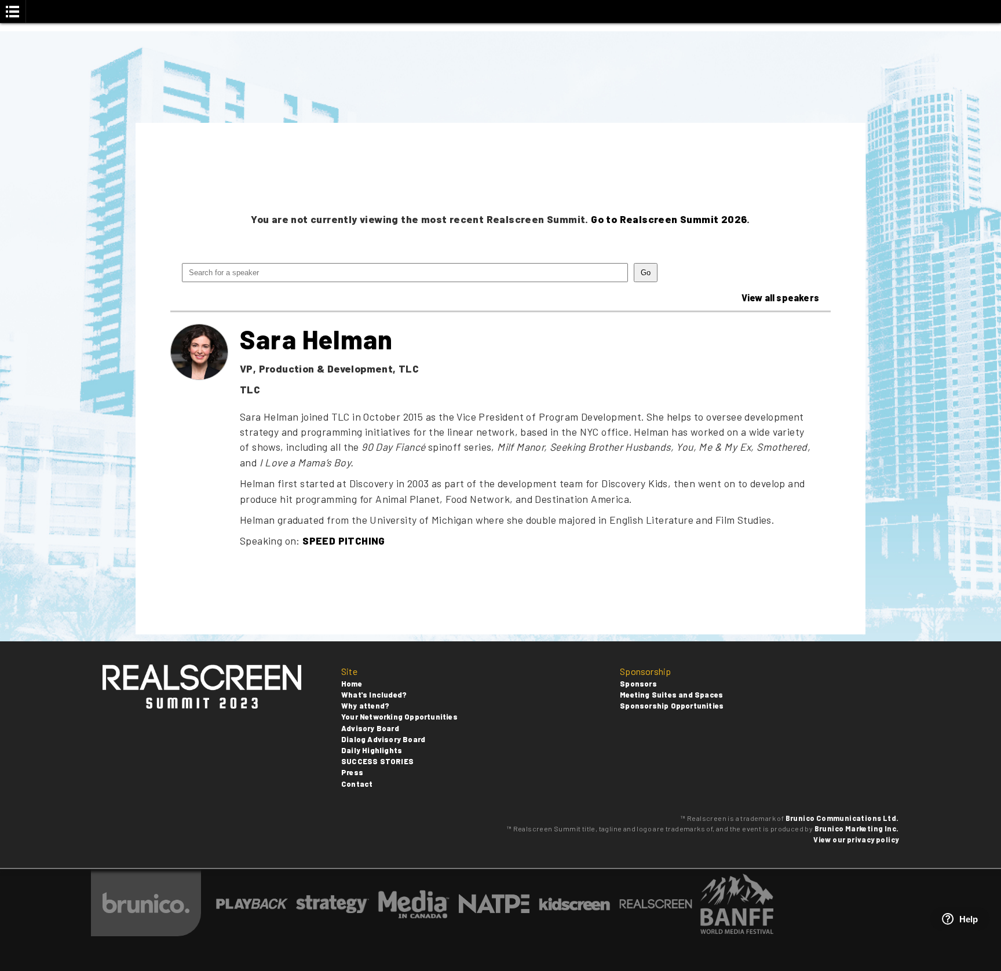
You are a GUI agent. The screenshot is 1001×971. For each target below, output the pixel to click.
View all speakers (780, 297)
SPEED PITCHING (343, 540)
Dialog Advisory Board (383, 739)
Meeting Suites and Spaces (671, 694)
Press (352, 772)
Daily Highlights (371, 750)
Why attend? (365, 705)
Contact (356, 784)
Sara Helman (316, 339)
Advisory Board (370, 728)
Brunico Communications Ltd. (842, 818)
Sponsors (638, 683)
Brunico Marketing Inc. (856, 828)
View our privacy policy (855, 839)
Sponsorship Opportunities (672, 705)
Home (351, 683)
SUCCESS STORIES (377, 761)
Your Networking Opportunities (399, 716)
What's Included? (374, 694)
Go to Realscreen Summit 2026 (669, 219)
